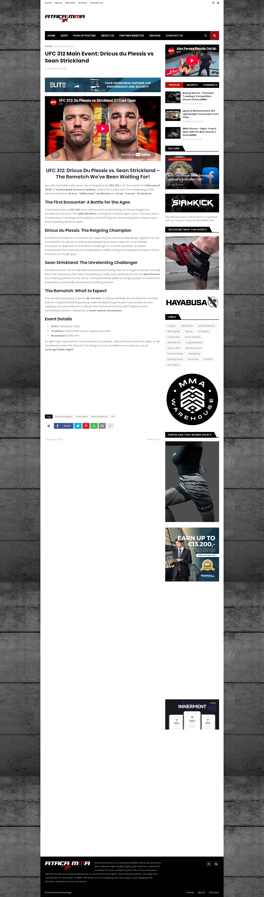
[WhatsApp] (94, 426)
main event (82, 416)
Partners (70, 2)
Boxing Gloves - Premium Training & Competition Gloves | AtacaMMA (198, 96)
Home (48, 2)
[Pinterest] (86, 426)
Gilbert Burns (174, 342)
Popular (174, 85)
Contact (214, 892)
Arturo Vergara (192, 336)
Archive (82, 2)
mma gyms (173, 364)
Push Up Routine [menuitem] (84, 35)
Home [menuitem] (51, 35)
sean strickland (99, 416)
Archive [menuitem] (155, 35)
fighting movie (175, 359)
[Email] (102, 426)
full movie (193, 359)
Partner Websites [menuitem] (131, 35)
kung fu (172, 325)
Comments (210, 85)
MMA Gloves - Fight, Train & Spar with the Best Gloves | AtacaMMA (199, 132)
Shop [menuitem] (64, 35)
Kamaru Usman (194, 348)
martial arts (173, 336)
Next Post (153, 439)
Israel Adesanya (206, 325)
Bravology (65, 892)
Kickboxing (194, 353)
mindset (207, 359)
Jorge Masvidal (194, 342)
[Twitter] (78, 426)
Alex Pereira (187, 325)
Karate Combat (175, 353)
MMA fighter (174, 331)
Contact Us (96, 2)
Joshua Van (174, 348)
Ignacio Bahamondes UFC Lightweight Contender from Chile (201, 114)
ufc (113, 416)
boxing (188, 331)
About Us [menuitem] (107, 35)
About (58, 2)
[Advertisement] (153, 18)
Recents (192, 85)
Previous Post (55, 439)
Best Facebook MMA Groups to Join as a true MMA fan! (190, 177)
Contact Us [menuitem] (174, 35)
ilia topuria (203, 331)
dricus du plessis (64, 46)
